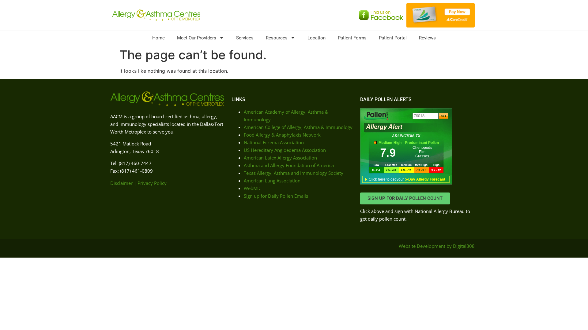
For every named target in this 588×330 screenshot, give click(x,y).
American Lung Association (272, 181)
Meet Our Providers (196, 38)
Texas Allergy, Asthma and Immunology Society (293, 173)
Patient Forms (352, 38)
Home (158, 38)
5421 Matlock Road (130, 144)
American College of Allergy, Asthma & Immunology (298, 127)
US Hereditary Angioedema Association (285, 150)
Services (245, 38)
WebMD (252, 188)
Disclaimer (121, 183)
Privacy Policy (152, 183)
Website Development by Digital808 (437, 246)
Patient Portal (393, 38)
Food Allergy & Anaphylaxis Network (282, 135)
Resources (277, 38)
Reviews (427, 38)
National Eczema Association (274, 142)
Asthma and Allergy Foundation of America (289, 165)
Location (316, 38)
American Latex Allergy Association (280, 158)
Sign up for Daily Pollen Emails (276, 196)
